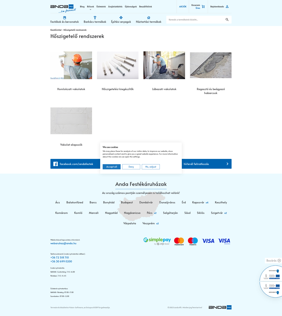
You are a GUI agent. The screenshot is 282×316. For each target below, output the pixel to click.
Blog (82, 6)
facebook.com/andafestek (76, 164)
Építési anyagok (121, 22)
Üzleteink (101, 6)
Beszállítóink (145, 6)
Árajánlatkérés (115, 6)
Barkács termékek (95, 22)
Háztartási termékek (148, 22)
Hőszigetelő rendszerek (74, 29)
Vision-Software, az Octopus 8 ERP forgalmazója (89, 307)
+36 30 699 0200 (61, 261)
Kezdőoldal (56, 29)
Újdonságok (131, 6)
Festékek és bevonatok (64, 22)
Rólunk (90, 6)
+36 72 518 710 (59, 257)
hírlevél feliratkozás (196, 164)
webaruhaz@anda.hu (63, 243)
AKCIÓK (182, 6)
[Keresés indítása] (227, 20)
